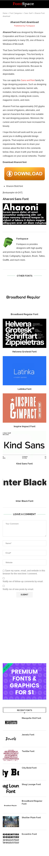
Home (5, 13)
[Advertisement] (24, 630)
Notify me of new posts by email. (18, 589)
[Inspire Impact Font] (24, 408)
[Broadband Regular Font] (24, 296)
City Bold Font (29, 768)
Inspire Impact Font (24, 426)
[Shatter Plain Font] (11, 821)
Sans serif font (28, 80)
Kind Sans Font (24, 463)
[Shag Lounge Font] (11, 788)
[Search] (46, 4)
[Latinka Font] (24, 370)
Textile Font (28, 751)
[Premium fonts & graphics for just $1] (24, 665)
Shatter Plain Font (31, 817)
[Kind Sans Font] (24, 445)
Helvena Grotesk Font (24, 351)
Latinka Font (24, 389)
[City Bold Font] (11, 771)
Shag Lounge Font (31, 784)
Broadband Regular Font (24, 314)
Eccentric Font (29, 834)
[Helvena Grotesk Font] (24, 333)
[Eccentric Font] (11, 838)
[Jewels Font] (11, 738)
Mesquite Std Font (31, 718)
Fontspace (30, 26)
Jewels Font (28, 734)
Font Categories (16, 13)
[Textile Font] (11, 755)
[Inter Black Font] (24, 482)
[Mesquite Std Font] (11, 722)
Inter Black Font (24, 501)
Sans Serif (28, 13)
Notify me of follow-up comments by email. (23, 581)
